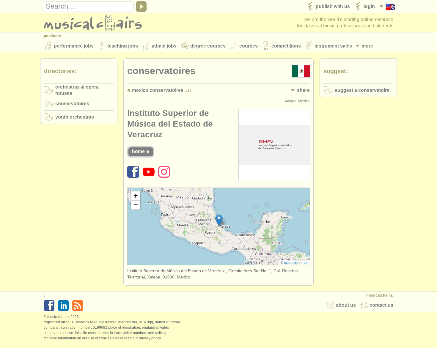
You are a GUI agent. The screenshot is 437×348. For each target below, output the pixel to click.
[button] (219, 220)
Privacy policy (150, 338)
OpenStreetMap (296, 262)
